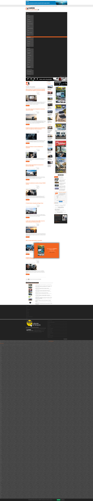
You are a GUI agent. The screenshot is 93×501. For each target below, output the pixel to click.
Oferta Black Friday (50, 320)
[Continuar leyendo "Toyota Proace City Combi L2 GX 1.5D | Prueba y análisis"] (30, 287)
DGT (59, 205)
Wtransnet (56, 213)
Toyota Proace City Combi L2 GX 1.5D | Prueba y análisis (42, 288)
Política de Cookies (50, 331)
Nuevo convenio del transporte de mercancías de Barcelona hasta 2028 (50, 152)
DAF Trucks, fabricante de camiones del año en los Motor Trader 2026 (50, 107)
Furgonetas (56, 207)
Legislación (38, 112)
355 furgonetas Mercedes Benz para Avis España (62, 190)
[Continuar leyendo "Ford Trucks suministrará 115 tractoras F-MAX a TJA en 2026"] (30, 294)
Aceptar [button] (1, 346)
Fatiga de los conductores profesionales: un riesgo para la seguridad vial (50, 165)
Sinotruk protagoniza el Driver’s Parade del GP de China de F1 (50, 95)
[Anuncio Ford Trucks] (46, 79)
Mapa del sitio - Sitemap (50, 335)
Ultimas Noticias (49, 284)
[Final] (40, 279)
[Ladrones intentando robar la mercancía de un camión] (31, 136)
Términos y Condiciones (62, 200)
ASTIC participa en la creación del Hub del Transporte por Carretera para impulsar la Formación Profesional (50, 131)
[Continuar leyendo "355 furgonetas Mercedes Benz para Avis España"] (57, 188)
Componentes (30, 150)
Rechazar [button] (1, 349)
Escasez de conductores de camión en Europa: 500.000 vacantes (50, 159)
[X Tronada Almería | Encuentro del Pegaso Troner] (31, 210)
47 (65, 182)
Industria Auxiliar (59, 208)
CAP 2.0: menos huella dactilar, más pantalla (34, 240)
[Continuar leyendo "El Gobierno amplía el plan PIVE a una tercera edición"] (57, 185)
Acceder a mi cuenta (50, 337)
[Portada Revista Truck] (61, 94)
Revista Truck (49, 325)
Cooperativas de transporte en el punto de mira (62, 183)
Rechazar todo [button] (1, 342)
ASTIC (38, 93)
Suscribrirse (49, 334)
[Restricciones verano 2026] (31, 229)
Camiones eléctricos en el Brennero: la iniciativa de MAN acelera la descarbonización (50, 114)
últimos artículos (57, 221)
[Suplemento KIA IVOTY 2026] (60, 113)
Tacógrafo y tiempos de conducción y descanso (62, 180)
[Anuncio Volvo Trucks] (60, 83)
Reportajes (38, 205)
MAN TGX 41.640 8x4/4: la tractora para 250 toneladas (50, 101)
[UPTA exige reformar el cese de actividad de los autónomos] (31, 154)
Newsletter (49, 326)
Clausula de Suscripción (50, 332)
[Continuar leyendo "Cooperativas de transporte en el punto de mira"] (57, 182)
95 (65, 179)
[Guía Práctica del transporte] (60, 148)
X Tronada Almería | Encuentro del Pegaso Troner (34, 203)
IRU (37, 187)
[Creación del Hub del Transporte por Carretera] (31, 98)
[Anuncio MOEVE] (46, 2)
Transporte (38, 150)
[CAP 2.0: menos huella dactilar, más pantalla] (31, 247)
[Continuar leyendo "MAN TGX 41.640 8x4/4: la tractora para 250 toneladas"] (50, 98)
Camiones (38, 132)
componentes (57, 205)
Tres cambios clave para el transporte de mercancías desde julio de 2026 (50, 138)
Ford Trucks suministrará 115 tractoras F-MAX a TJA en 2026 (42, 295)
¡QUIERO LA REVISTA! (52, 252)
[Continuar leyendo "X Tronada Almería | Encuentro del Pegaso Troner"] (50, 86)
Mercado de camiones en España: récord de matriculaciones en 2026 (50, 121)
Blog (56, 222)
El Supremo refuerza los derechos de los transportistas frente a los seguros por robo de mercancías (50, 145)
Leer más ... (27, 105)
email (57, 197)
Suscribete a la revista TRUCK (51, 322)
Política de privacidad (50, 329)
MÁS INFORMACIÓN (51, 341)
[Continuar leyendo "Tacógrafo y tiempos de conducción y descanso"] (57, 179)
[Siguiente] (39, 279)
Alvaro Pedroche (44, 284)
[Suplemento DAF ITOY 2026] (60, 131)
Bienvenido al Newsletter (50, 328)
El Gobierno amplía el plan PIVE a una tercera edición (62, 186)
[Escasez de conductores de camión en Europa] (31, 192)
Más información (2, 343)
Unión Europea (64, 212)
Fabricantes (38, 206)
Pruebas (49, 286)
